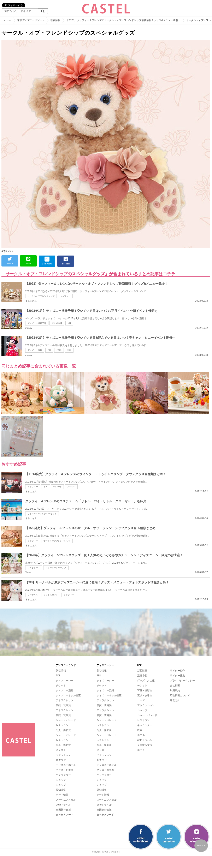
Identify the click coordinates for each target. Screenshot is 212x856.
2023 (59, 350)
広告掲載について (180, 695)
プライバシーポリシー (182, 680)
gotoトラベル (63, 804)
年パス (141, 750)
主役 (69, 350)
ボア (45, 486)
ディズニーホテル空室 (68, 695)
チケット (61, 685)
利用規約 (175, 690)
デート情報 (62, 794)
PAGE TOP (201, 845)
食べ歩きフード (64, 814)
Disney (9, 251)
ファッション (63, 755)
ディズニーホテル (66, 765)
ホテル (141, 735)
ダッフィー (65, 296)
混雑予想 (142, 675)
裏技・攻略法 (63, 705)
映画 (139, 730)
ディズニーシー (64, 680)
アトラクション (64, 700)
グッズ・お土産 (64, 769)
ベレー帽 (57, 486)
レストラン (62, 725)
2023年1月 (57, 323)
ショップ (61, 779)
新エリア (61, 760)
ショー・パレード (66, 720)
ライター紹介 (177, 670)
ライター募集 (177, 675)
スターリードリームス (56, 568)
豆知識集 (61, 789)
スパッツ (71, 486)
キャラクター (63, 774)
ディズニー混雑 (35, 350)
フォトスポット (50, 595)
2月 (49, 350)
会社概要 (175, 685)
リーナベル (33, 595)
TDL (58, 675)
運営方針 (175, 700)
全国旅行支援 (63, 809)
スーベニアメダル (66, 799)
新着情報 (61, 670)
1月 (69, 323)
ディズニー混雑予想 (37, 323)
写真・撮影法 (63, 730)
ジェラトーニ (34, 568)
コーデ (141, 700)
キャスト (61, 750)
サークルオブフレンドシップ (41, 296)
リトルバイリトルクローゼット (42, 514)
